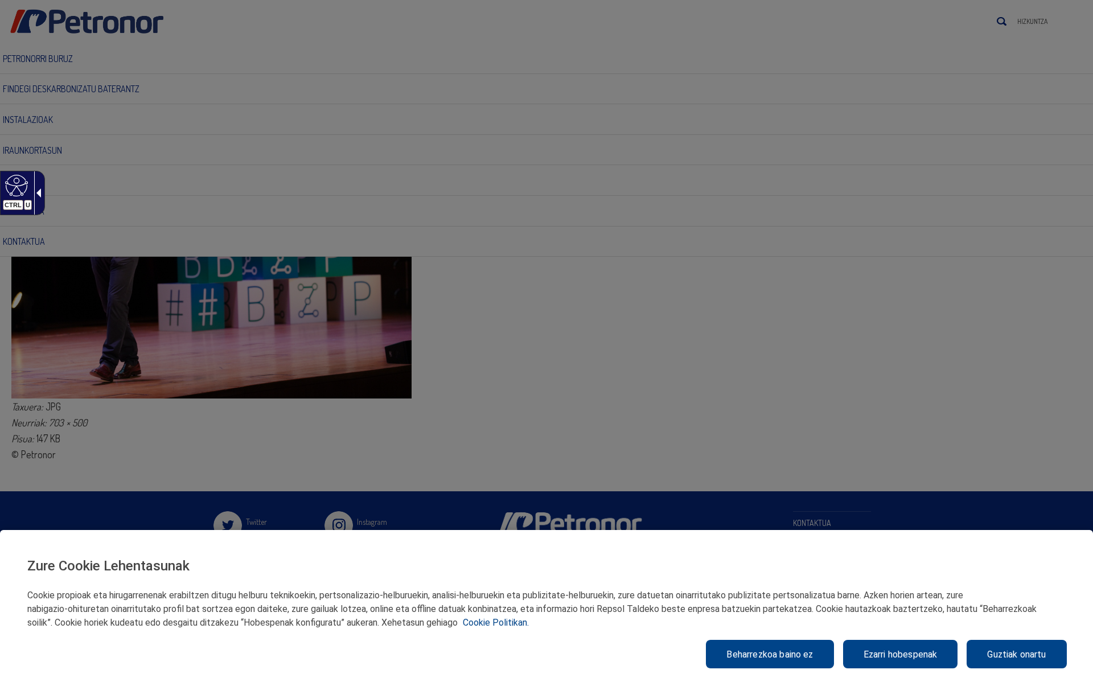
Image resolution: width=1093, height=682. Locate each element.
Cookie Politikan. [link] (496, 622)
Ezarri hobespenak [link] (901, 654)
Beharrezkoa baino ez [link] (769, 654)
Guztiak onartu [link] (1016, 654)
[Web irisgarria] (15, 185)
